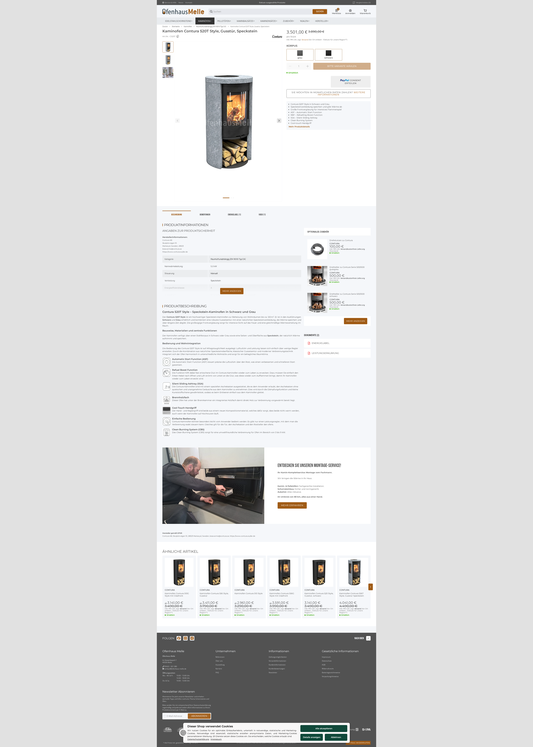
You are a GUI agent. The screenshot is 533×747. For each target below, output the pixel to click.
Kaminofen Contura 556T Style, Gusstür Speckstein (351, 594)
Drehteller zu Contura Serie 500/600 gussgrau (347, 268)
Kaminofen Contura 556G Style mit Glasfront (282, 594)
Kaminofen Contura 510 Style (248, 593)
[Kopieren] (177, 36)
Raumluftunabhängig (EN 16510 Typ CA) (211, 26)
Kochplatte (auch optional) (222, 295)
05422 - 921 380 (170, 666)
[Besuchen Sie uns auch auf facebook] (179, 638)
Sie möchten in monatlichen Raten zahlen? (328, 93)
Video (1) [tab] (262, 214)
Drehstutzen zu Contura (341, 240)
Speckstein (216, 280)
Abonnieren (199, 716)
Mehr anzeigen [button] (355, 321)
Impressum (326, 657)
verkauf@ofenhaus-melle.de (175, 669)
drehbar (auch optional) (244, 295)
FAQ (217, 672)
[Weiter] (279, 120)
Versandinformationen (277, 661)
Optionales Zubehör (318, 232)
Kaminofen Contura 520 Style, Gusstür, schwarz (319, 594)
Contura (335, 244)
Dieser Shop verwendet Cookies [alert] (210, 726)
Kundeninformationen (277, 665)
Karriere (219, 668)
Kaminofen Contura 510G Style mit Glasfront (177, 594)
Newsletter (273, 672)
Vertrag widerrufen (358, 743)
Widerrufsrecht (328, 668)
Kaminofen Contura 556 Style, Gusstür (214, 594)
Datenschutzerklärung (202, 705)
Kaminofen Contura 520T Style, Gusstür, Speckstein (249, 26)
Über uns (219, 661)
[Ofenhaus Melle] (183, 11)
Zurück (165, 26)
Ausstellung (220, 665)
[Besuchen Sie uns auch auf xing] (192, 638)
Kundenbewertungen (277, 668)
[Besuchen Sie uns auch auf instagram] (185, 638)
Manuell (214, 273)
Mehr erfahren (292, 505)
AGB (323, 665)
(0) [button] (363, 3)
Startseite (176, 26)
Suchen (320, 11)
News (180, 3)
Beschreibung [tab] (176, 214)
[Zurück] (177, 120)
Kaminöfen (188, 26)
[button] (321, 20)
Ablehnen (336, 737)
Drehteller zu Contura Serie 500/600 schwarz (347, 295)
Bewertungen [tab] (205, 214)
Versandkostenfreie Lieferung (352, 249)
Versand (305, 40)
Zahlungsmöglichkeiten (278, 657)
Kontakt (188, 3)
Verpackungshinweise (330, 676)
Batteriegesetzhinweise (331, 672)
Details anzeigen (311, 737)
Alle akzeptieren (323, 728)
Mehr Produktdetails (299, 126)
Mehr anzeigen (231, 291)
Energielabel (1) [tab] (234, 214)
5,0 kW (214, 266)
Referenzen (220, 657)
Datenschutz (327, 661)
